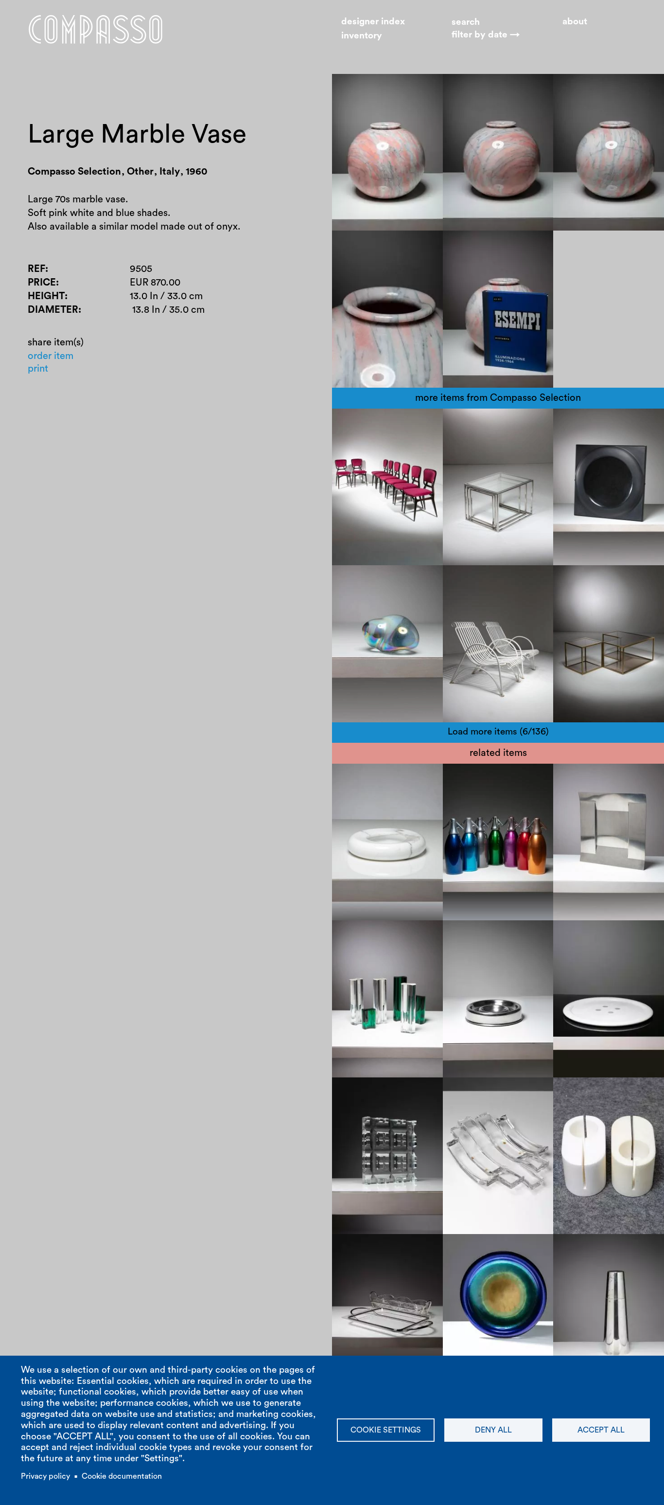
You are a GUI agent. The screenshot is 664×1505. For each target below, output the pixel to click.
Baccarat (361, 1107)
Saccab (522, 780)
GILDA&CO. (479, 1264)
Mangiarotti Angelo (495, 1093)
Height (46, 296)
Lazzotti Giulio (593, 936)
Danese (518, 936)
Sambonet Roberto (383, 1093)
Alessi (575, 780)
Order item (50, 356)
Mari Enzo (474, 936)
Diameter (53, 310)
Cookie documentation (122, 1476)
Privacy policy (45, 1476)
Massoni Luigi (371, 936)
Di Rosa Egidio (373, 780)
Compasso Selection (386, 425)
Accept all (601, 1430)
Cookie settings (385, 1430)
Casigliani (584, 950)
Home (95, 29)
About (574, 21)
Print (38, 369)
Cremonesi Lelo (596, 1093)
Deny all (493, 1430)
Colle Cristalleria (488, 1107)
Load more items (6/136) (498, 731)
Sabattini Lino (371, 1264)
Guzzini (357, 950)
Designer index (373, 21)
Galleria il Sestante (493, 1250)
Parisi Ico (364, 438)
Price (42, 282)
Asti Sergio (476, 780)
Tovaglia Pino (623, 780)
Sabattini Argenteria (385, 1250)
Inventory (361, 35)
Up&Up (412, 807)
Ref (36, 268)
